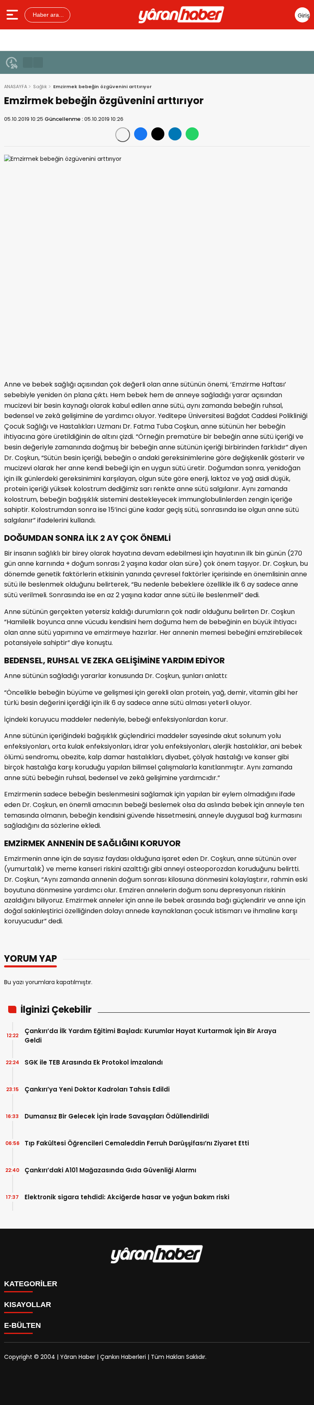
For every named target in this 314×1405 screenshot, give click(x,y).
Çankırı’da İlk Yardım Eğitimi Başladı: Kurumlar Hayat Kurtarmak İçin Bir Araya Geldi (150, 1036)
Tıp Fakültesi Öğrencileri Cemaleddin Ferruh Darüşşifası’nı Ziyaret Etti (137, 1143)
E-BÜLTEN (22, 1325)
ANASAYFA (15, 86)
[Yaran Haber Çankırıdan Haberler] (181, 14)
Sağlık (40, 86)
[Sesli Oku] (122, 134)
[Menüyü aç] (13, 15)
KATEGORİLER (30, 1284)
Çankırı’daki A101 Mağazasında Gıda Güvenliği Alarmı (110, 1170)
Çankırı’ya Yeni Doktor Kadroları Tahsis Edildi (97, 1089)
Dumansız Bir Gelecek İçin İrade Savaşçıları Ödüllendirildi (117, 1116)
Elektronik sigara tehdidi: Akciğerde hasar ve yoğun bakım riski (127, 1197)
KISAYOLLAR (27, 1305)
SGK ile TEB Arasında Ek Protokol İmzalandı (94, 1062)
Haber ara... (47, 14)
